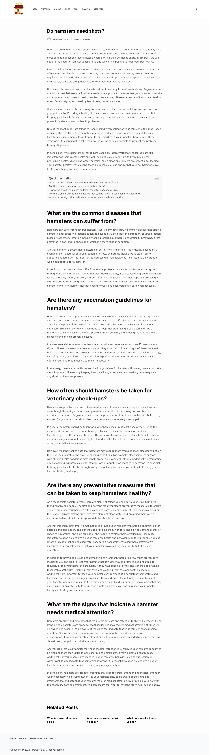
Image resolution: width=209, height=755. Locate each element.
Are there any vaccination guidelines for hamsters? (77, 186)
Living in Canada (81, 39)
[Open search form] (197, 9)
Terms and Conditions (41, 738)
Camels (86, 9)
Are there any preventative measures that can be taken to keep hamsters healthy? (94, 193)
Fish (76, 9)
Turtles (45, 9)
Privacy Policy (18, 738)
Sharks (57, 9)
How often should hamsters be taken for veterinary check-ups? (83, 189)
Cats (34, 9)
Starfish (98, 9)
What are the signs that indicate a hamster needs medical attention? (87, 197)
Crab (67, 9)
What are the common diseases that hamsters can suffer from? (83, 182)
